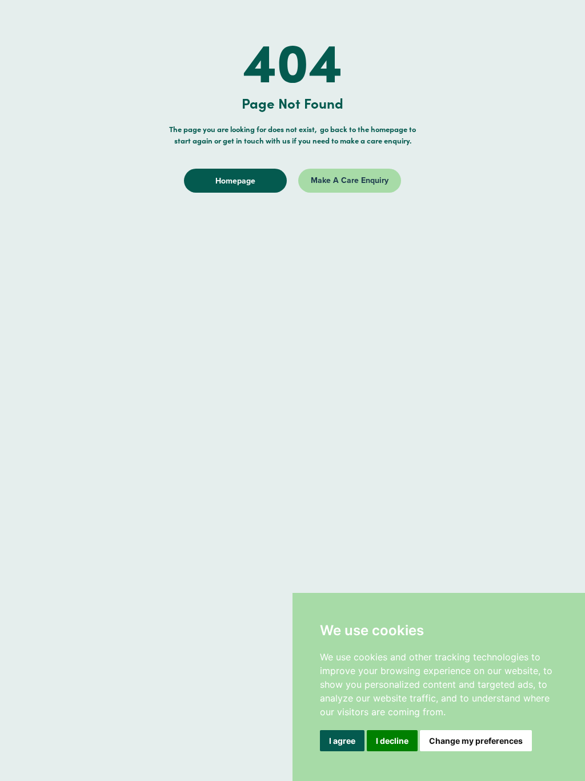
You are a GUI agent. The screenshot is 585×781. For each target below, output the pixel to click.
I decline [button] (392, 741)
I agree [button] (342, 741)
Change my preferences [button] (476, 741)
